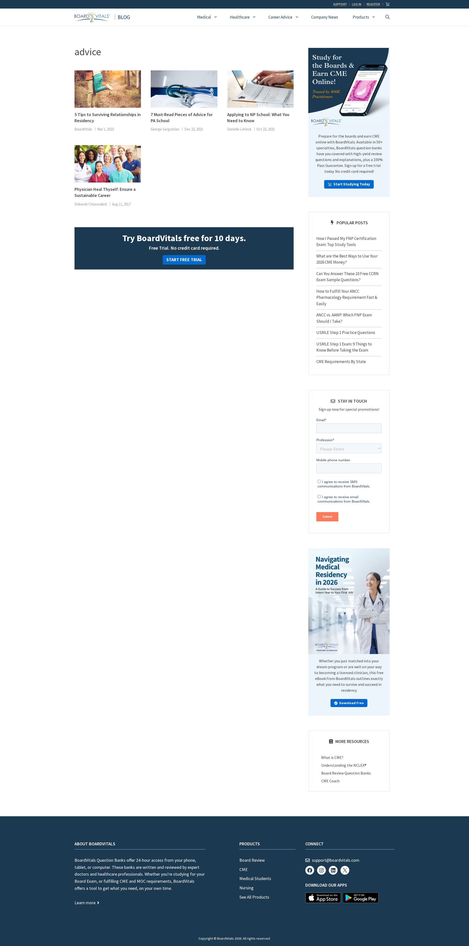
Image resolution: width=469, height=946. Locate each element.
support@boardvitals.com (335, 860)
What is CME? (332, 757)
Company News (324, 17)
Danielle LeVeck (239, 129)
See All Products (254, 897)
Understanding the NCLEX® (343, 765)
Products (361, 17)
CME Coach (330, 780)
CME (243, 869)
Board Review (252, 860)
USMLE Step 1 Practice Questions (345, 332)
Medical (204, 17)
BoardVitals (83, 129)
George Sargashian (165, 129)
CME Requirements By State (341, 361)
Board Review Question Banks (346, 773)
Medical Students (255, 878)
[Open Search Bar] (387, 17)
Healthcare (240, 17)
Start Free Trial (184, 259)
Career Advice (280, 17)
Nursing (246, 888)
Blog (124, 17)
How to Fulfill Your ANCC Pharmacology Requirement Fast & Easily (346, 297)
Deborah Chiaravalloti (91, 204)
